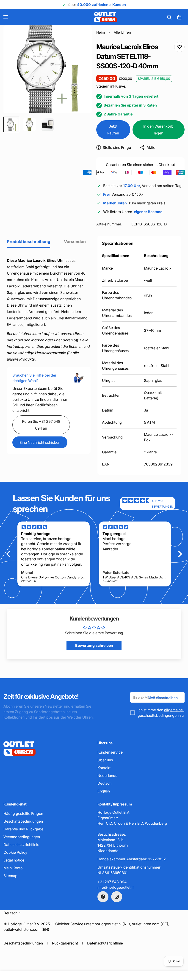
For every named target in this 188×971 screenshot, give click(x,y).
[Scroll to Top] (179, 946)
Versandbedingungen (21, 837)
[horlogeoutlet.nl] (73, 17)
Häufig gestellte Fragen (23, 813)
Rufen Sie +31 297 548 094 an (41, 425)
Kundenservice (110, 752)
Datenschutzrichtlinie (21, 844)
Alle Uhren (122, 32)
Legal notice (13, 860)
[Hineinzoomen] (82, 35)
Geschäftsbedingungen (23, 821)
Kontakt (104, 767)
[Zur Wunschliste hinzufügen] (179, 47)
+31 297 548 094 (112, 882)
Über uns (105, 760)
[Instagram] (116, 896)
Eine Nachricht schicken (39, 442)
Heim (100, 32)
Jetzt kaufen (113, 129)
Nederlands (107, 775)
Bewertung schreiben (94, 645)
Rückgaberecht (65, 943)
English (103, 791)
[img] (137, 503)
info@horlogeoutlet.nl (115, 887)
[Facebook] (102, 896)
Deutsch (104, 783)
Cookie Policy (15, 852)
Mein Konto (13, 868)
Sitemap (10, 875)
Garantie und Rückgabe (23, 829)
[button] (179, 17)
